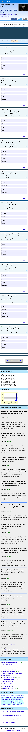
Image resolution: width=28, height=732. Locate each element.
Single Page (14, 41)
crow (3, 65)
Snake (14, 703)
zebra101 (5, 26)
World (8, 695)
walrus (4, 248)
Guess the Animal (8, 667)
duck (3, 68)
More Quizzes (13, 719)
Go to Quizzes (12, 715)
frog (3, 223)
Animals (17, 695)
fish (3, 130)
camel (4, 151)
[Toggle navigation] (25, 1)
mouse (4, 124)
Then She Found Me (8, 681)
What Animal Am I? (8, 684)
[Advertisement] (14, 33)
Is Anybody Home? (8, 669)
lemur (4, 306)
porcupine (5, 316)
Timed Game (23, 41)
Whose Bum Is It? (8, 688)
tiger (3, 182)
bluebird (4, 285)
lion (3, 189)
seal (3, 244)
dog (3, 93)
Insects (21, 701)
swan (4, 282)
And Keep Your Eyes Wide (9, 662)
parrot (4, 279)
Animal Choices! (7, 664)
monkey (4, 313)
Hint (26, 53)
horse (4, 99)
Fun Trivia (6, 1)
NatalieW (3, 650)
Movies (3, 695)
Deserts (9, 704)
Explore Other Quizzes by (13, 711)
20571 (23, 26)
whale (4, 254)
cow (3, 158)
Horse (16, 701)
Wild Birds (7, 699)
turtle (4, 217)
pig (3, 96)
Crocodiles (19, 704)
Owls (13, 704)
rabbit (4, 310)
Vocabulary (13, 697)
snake (4, 162)
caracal (4, 186)
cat (3, 127)
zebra (4, 155)
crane (4, 275)
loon (3, 62)
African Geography (16, 699)
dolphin (4, 251)
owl (3, 58)
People (12, 695)
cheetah (4, 192)
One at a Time (6, 41)
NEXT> (25, 74)
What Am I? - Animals (9, 671)
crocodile (5, 337)
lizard (4, 213)
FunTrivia (9, 722)
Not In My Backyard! (8, 679)
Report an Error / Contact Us (14, 730)
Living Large (6, 686)
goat (3, 89)
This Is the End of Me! (8, 677)
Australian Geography (7, 701)
